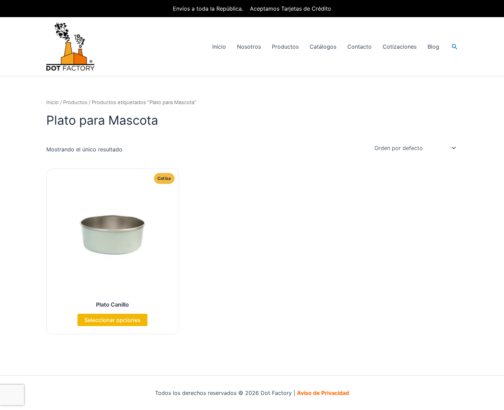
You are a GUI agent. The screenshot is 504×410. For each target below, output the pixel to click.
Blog (433, 46)
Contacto (359, 46)
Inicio (219, 46)
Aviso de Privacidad (323, 392)
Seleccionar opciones (112, 319)
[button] (455, 46)
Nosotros (249, 46)
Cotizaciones (400, 46)
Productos (285, 46)
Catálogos (323, 46)
